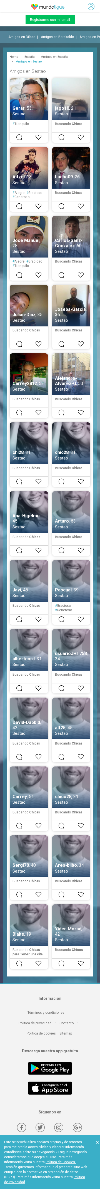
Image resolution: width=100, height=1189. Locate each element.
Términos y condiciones (46, 1013)
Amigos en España (54, 57)
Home (14, 57)
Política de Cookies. (61, 1162)
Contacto (66, 1023)
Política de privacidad (35, 1023)
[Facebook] (21, 1127)
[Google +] (77, 1127)
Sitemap (65, 1033)
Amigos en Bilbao (21, 37)
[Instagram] (58, 1127)
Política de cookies (41, 1033)
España (29, 57)
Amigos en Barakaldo (57, 37)
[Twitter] (40, 1127)
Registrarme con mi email (50, 20)
